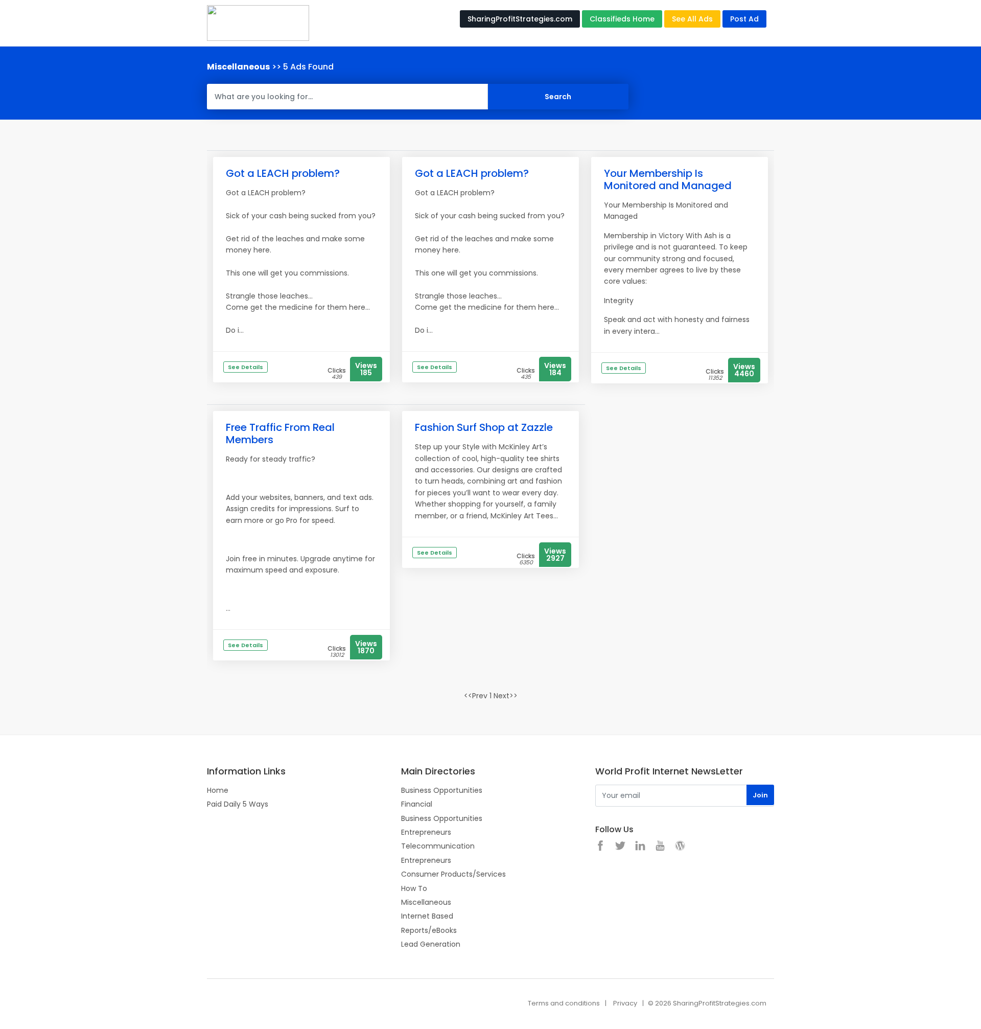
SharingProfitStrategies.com (520, 19)
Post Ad (744, 19)
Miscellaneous (426, 902)
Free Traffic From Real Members (280, 433)
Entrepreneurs (426, 832)
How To (414, 888)
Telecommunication (438, 846)
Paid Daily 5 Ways (237, 804)
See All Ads (692, 19)
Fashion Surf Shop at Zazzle (484, 427)
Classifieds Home (622, 19)
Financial (416, 804)
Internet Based (427, 916)
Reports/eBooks (429, 930)
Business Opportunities (441, 790)
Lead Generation (430, 944)
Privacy (625, 1003)
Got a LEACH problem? (283, 173)
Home (217, 790)
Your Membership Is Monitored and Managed (668, 179)
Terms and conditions (564, 1003)
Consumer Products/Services (453, 874)
